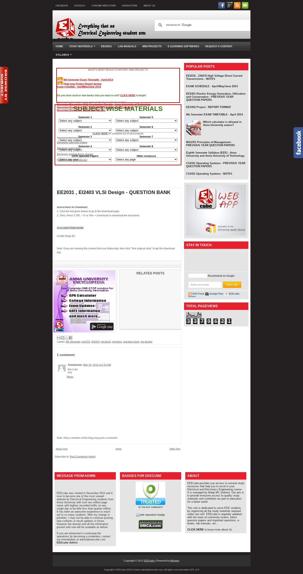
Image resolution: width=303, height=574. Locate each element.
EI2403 (96, 341)
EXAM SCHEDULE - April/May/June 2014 (212, 86)
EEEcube (149, 560)
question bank (131, 341)
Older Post (174, 449)
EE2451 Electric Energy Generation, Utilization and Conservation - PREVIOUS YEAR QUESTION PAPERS (215, 96)
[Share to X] (67, 338)
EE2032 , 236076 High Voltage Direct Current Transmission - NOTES (214, 77)
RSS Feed (198, 293)
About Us (149, 5)
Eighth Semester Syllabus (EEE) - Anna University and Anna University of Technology (215, 154)
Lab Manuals (127, 46)
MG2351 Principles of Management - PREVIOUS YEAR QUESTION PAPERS (210, 144)
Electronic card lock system (72, 138)
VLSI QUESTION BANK (70, 227)
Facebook (62, 5)
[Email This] (59, 338)
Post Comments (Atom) (83, 456)
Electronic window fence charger (75, 149)
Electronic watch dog (68, 143)
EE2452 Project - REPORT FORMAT (208, 107)
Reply (70, 376)
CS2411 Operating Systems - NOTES (209, 173)
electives (117, 341)
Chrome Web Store (104, 5)
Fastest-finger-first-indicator (72, 155)
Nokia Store (129, 5)
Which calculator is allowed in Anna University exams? (222, 123)
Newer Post (62, 449)
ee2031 (86, 341)
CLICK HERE (100, 133)
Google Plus (216, 293)
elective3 (106, 341)
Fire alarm (62, 161)
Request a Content (218, 46)
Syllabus (64, 54)
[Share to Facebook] (70, 338)
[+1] (198, 276)
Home (59, 46)
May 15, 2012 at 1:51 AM (97, 364)
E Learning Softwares (183, 46)
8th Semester (73, 341)
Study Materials (82, 46)
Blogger (174, 560)
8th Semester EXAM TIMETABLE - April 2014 (214, 114)
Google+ (80, 5)
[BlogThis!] (63, 338)
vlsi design (146, 341)
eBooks (106, 46)
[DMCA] (150, 528)
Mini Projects (152, 46)
